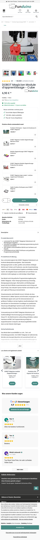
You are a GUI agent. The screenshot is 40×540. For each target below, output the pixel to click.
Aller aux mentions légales (26, 519)
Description (4, 232)
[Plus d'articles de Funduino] (31, 91)
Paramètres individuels (20, 537)
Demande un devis (24, 205)
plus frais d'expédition (12, 100)
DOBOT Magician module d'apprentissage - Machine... (12, 372)
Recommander (32, 213)
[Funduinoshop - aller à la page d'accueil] (20, 6)
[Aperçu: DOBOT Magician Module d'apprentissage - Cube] (6, 73)
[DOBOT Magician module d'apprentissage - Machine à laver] (12, 363)
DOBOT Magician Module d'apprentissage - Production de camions (22, 164)
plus (20, 346)
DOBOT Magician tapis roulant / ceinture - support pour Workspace (21, 176)
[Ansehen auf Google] (6, 420)
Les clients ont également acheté (11, 350)
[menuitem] (36, 11)
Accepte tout (20, 527)
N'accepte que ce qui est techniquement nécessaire (21, 532)
